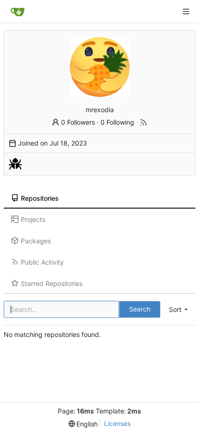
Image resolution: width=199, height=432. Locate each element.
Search (139, 309)
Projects (33, 219)
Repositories (40, 198)
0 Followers (78, 122)
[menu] (179, 309)
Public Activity (42, 262)
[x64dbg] (15, 164)
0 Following (117, 122)
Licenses (117, 423)
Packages (36, 241)
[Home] (18, 11)
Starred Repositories (51, 283)
